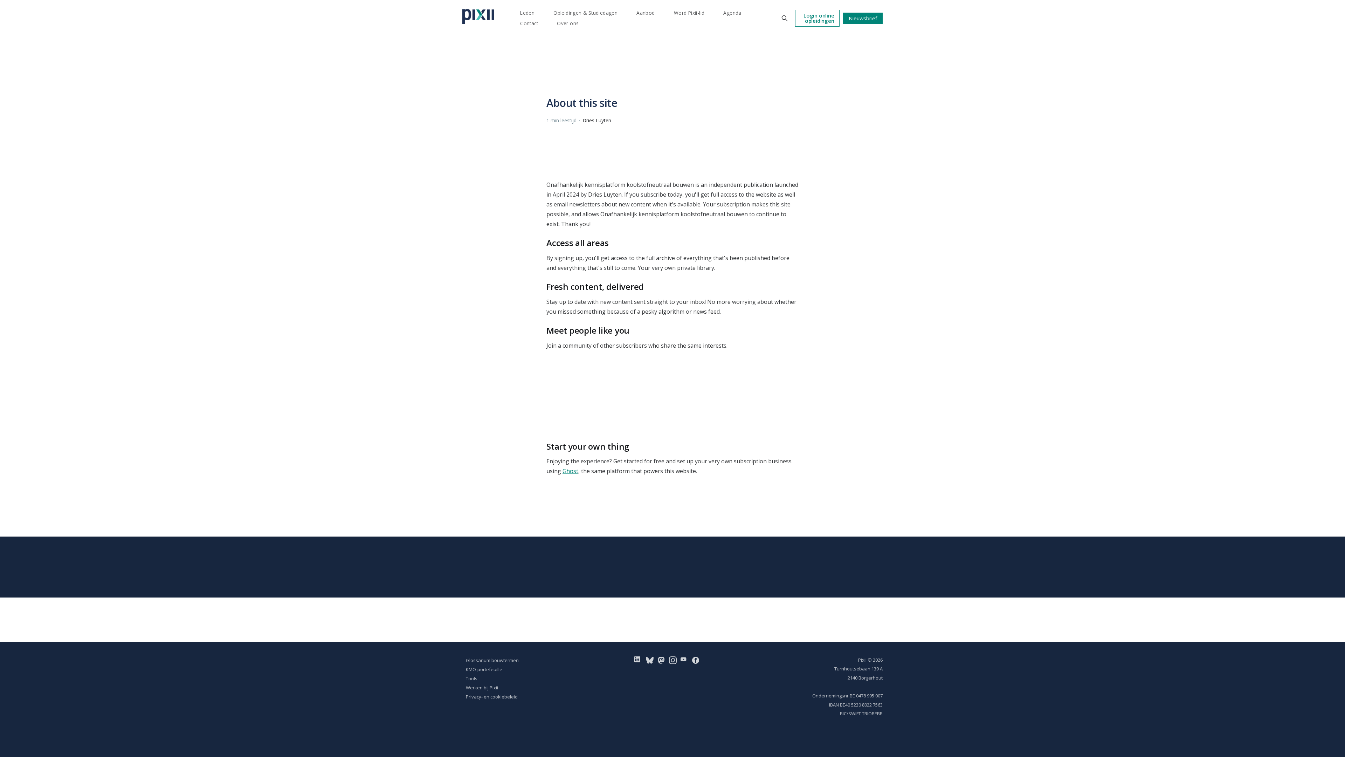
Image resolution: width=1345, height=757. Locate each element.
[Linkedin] (638, 660)
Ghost (570, 471)
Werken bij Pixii (482, 687)
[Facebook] (695, 660)
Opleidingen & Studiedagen (585, 12)
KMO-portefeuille (484, 669)
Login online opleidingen (818, 18)
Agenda (732, 12)
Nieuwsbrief (863, 18)
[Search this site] (784, 18)
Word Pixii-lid (689, 12)
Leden (527, 12)
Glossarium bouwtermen (492, 660)
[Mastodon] (661, 660)
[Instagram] (673, 660)
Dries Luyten (596, 120)
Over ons (568, 23)
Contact (529, 23)
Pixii (862, 660)
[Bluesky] (650, 660)
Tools (471, 678)
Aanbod (645, 12)
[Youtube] (685, 660)
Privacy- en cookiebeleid (492, 697)
